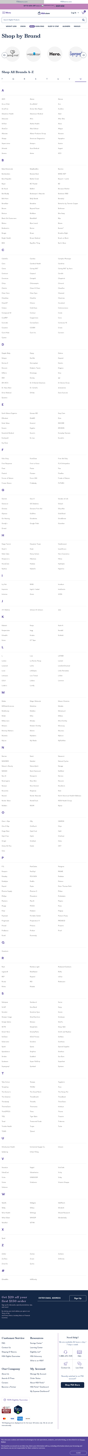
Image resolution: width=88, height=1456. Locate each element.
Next (83, 55)
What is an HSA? (37, 1361)
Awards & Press (8, 1378)
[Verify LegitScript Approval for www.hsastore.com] (18, 1410)
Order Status (35, 1378)
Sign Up (78, 1298)
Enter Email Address (50, 1298)
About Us (5, 1374)
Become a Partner (9, 1387)
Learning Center (36, 1348)
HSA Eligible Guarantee (11, 1356)
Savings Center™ (36, 1343)
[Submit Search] (83, 20)
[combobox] (44, 20)
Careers (5, 1383)
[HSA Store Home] (44, 13)
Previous (4, 55)
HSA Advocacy (36, 1356)
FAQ (3, 1343)
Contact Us (6, 1348)
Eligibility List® (35, 1352)
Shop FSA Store (72, 1385)
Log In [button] (75, 13)
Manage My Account (38, 1374)
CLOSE (78, 1453)
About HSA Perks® (37, 1383)
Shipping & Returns (9, 1352)
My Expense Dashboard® (40, 1391)
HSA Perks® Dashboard (39, 1387)
